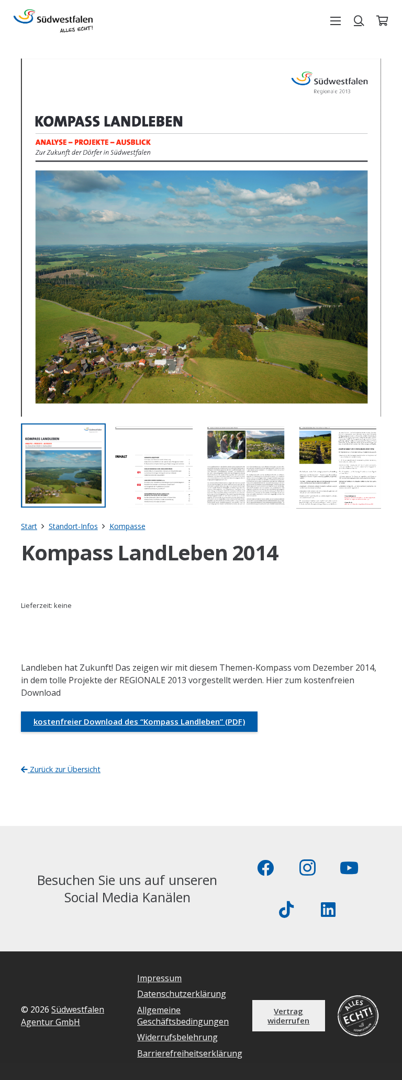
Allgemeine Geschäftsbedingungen (183, 1015)
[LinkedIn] (328, 909)
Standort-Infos (73, 526)
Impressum (159, 978)
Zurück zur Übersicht (64, 769)
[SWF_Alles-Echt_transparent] (53, 21)
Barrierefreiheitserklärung (189, 1053)
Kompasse (127, 526)
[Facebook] (265, 868)
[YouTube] (349, 868)
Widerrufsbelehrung (177, 1037)
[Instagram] (307, 868)
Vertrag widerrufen (288, 1016)
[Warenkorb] (382, 21)
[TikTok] (286, 909)
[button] (335, 21)
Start (29, 526)
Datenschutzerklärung (181, 993)
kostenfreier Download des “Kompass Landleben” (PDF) (139, 721)
